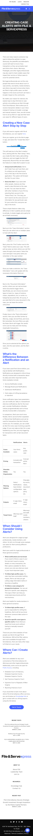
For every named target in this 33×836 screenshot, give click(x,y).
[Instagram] (19, 822)
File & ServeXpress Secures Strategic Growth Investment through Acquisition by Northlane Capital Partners (16, 726)
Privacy (26, 833)
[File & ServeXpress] (11, 9)
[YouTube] (22, 822)
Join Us (16, 774)
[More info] (26, 9)
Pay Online (12, 1)
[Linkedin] (11, 822)
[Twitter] (14, 822)
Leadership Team (16, 772)
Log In (19, 1)
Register (26, 1)
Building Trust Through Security (16, 733)
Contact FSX (25, 4)
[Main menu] (29, 9)
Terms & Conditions (17, 833)
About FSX (16, 769)
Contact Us (16, 788)
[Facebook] (16, 822)
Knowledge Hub (16, 786)
